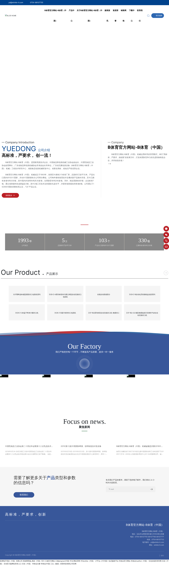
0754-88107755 (36, 2)
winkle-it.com (159, 545)
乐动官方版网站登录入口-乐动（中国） (18, 564)
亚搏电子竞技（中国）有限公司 (11, 561)
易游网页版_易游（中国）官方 (34, 561)
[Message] (166, 228)
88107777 (160, 537)
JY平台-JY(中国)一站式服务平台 (107, 561)
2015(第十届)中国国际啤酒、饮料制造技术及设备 (81, 446)
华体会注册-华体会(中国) (41, 564)
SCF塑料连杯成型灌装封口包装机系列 (26, 294)
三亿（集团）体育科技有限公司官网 (63, 564)
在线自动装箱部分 (103, 294)
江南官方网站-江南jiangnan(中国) (57, 561)
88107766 (152, 537)
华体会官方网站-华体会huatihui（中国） (133, 561)
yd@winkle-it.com (16, 2)
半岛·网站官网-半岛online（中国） (82, 561)
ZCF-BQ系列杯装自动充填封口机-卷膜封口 (103, 313)
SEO (162, 555)
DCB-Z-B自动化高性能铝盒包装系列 (142, 294)
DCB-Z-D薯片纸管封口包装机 (65, 313)
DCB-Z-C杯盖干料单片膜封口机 (26, 313)
